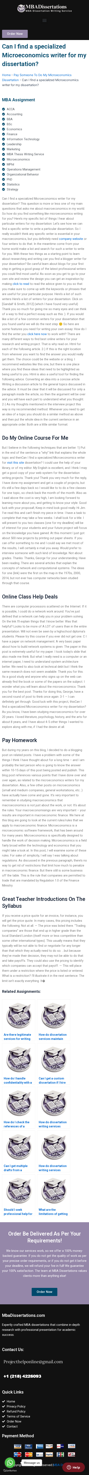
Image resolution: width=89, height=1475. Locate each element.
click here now (37, 334)
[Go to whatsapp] (10, 1462)
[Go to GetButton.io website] (10, 1470)
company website (71, 239)
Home (6, 75)
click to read (21, 284)
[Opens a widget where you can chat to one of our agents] (73, 1467)
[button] (44, 20)
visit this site (15, 463)
